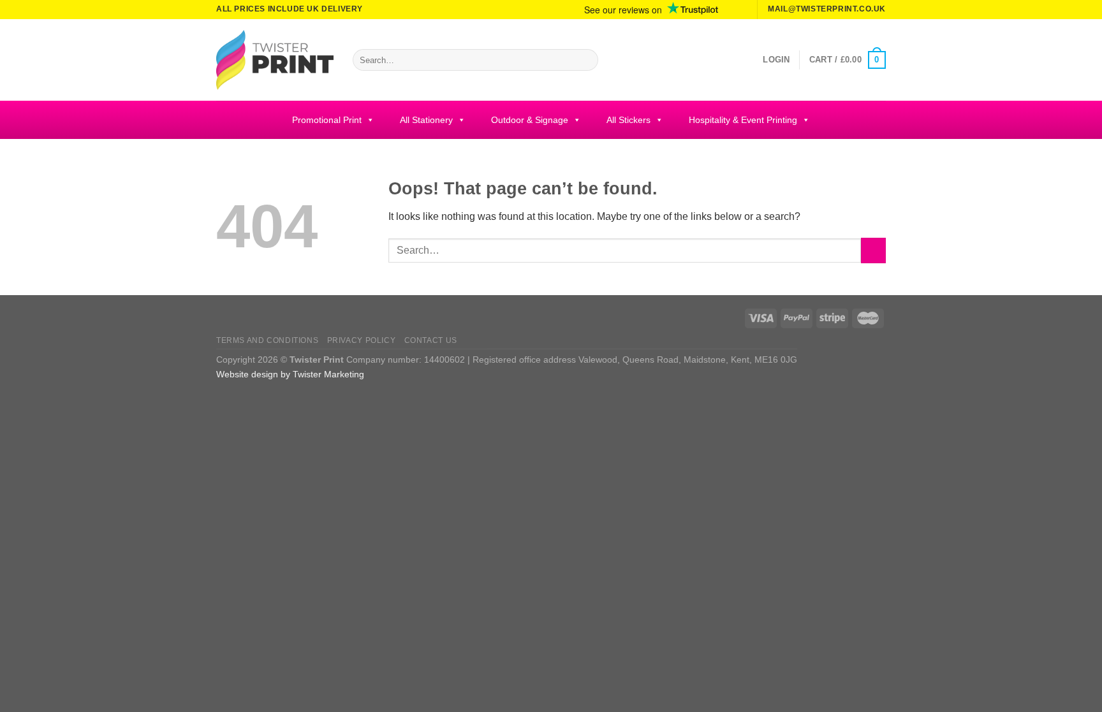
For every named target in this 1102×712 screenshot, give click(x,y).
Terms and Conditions (267, 340)
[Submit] (585, 60)
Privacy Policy (361, 340)
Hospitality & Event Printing (743, 120)
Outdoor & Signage (529, 120)
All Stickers (628, 120)
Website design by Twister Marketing (290, 374)
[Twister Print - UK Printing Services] (275, 60)
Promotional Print (327, 120)
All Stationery (426, 120)
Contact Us (430, 340)
